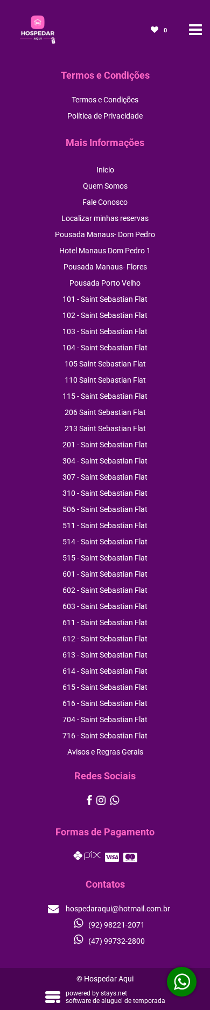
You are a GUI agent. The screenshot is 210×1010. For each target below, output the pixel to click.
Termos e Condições (105, 99)
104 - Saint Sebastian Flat (105, 347)
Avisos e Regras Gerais (105, 752)
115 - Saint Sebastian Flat (105, 396)
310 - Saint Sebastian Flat (105, 493)
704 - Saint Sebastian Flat (105, 719)
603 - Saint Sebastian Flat (105, 606)
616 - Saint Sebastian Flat (105, 703)
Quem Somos (105, 186)
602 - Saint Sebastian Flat (105, 590)
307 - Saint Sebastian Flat (105, 477)
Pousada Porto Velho (105, 283)
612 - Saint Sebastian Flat (105, 638)
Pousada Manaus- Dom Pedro (105, 234)
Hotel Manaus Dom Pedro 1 (105, 250)
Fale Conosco (105, 202)
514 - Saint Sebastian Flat (105, 541)
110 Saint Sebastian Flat (105, 380)
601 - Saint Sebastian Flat (105, 574)
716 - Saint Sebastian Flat (105, 735)
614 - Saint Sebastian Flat (105, 671)
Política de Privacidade (105, 116)
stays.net (114, 993)
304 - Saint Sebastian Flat (105, 460)
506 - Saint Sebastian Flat (105, 509)
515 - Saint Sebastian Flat (105, 558)
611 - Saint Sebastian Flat (105, 622)
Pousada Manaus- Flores (105, 266)
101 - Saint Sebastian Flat (105, 299)
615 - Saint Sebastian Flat (105, 687)
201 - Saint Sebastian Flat (105, 444)
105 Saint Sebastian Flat (105, 363)
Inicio (105, 169)
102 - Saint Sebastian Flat (105, 315)
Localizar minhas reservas (105, 218)
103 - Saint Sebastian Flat (105, 331)
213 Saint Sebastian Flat (105, 428)
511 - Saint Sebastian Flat (105, 525)
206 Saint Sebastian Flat (105, 412)
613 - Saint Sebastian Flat (105, 655)
